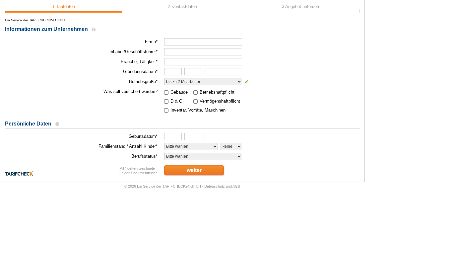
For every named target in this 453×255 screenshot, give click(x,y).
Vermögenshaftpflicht (220, 101)
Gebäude (179, 92)
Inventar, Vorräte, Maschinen (198, 110)
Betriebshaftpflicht (217, 92)
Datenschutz (214, 186)
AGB (236, 186)
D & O (176, 101)
